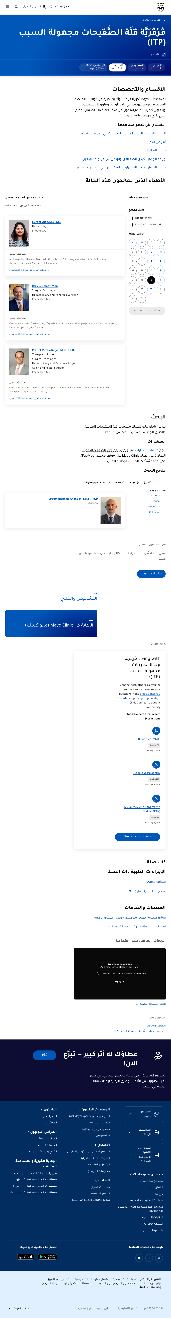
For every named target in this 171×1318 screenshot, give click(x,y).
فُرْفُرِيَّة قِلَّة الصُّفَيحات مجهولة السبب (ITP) (136, 1031)
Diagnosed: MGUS (149, 739)
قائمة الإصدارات (146, 450)
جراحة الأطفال (155, 151)
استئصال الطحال (155, 882)
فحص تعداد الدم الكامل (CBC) (147, 891)
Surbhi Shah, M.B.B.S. (46, 222)
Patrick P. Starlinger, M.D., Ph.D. (53, 350)
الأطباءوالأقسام (117, 67)
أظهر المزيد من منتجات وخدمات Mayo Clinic (139, 927)
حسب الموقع (136, 210)
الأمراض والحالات (151, 20)
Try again (120, 982)
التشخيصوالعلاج (137, 67)
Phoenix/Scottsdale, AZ (148, 225)
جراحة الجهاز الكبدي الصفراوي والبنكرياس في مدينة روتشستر (121, 168)
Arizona (155, 496)
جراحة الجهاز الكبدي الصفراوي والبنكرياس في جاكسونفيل (124, 159)
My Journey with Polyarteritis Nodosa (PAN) (142, 809)
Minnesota (154, 507)
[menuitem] (156, 67)
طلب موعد (154, 54)
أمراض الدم (157, 142)
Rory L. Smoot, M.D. (45, 286)
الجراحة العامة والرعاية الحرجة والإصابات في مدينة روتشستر (122, 134)
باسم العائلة (136, 234)
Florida (156, 501)
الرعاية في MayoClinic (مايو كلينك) (93, 67)
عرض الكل (154, 512)
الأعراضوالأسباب (156, 67)
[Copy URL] (98, 974)
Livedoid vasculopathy (146, 773)
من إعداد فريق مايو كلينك (151, 544)
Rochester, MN (143, 218)
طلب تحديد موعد (151, 573)
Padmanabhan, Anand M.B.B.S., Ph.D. (73, 499)
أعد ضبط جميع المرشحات (147, 311)
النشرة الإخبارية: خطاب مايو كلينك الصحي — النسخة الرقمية (130, 918)
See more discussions (137, 836)
